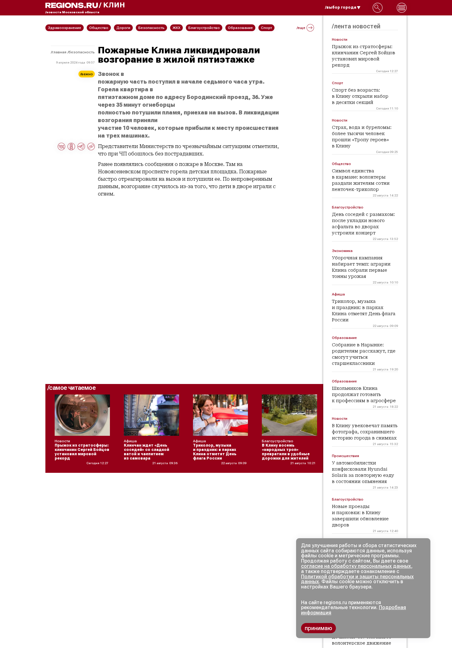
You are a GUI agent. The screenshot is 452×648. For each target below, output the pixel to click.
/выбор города (340, 7)
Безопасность (82, 52)
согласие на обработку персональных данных (356, 566)
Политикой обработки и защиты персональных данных (357, 579)
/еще (301, 28)
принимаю (318, 628)
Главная (59, 52)
